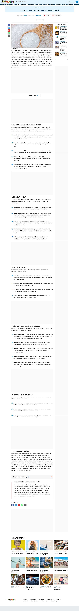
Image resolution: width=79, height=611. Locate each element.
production (28, 289)
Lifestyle (51, 4)
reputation (25, 455)
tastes (15, 144)
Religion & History (58, 4)
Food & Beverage (33, 4)
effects (49, 466)
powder (48, 283)
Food (26, 207)
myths (35, 130)
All (76, 4)
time (34, 468)
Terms (47, 601)
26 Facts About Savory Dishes (63, 33)
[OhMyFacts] (8, 1)
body (22, 364)
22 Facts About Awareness (58, 588)
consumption (14, 203)
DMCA (42, 601)
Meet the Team (41, 599)
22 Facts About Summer (32, 570)
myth (40, 338)
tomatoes (29, 136)
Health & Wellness (45, 4)
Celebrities (19, 4)
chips (25, 166)
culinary (34, 397)
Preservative (23, 342)
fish (40, 403)
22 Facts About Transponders (30, 588)
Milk (22, 409)
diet (39, 63)
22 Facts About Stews (46, 587)
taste (32, 129)
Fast (18, 348)
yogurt (50, 277)
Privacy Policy (54, 601)
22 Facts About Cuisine (60, 553)
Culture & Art (12, 4)
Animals (3, 4)
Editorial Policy (32, 599)
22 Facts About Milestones (15, 571)
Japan (21, 150)
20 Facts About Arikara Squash (63, 54)
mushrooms (16, 223)
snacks (45, 459)
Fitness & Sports (25, 4)
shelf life (45, 344)
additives (32, 229)
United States (33, 297)
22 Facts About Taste (17, 553)
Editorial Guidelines (57, 15)
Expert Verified (47, 15)
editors (40, 490)
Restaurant (25, 334)
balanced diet (42, 358)
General (39, 4)
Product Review (50, 599)
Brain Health (21, 362)
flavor (30, 127)
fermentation (41, 275)
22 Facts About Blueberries (44, 571)
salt (19, 417)
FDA (48, 55)
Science (64, 4)
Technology (69, 4)
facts (40, 65)
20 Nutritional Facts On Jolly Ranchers (63, 38)
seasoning (22, 224)
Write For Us (25, 601)
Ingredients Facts (39, 19)
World (74, 4)
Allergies (21, 236)
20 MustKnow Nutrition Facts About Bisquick (63, 28)
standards (16, 490)
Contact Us (58, 599)
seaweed (46, 152)
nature (26, 138)
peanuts (39, 238)
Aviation (7, 4)
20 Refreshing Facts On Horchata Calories (63, 48)
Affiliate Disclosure (34, 601)
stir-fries (29, 158)
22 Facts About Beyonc (32, 553)
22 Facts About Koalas (17, 587)
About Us (25, 599)
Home (36, 7)
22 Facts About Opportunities (44, 554)
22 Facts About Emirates (60, 570)
